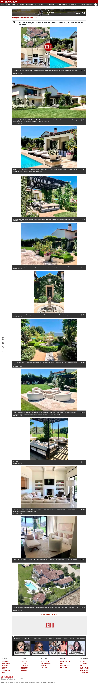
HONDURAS (51, 638)
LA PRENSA (83, 663)
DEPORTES (72, 638)
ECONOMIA (5, 665)
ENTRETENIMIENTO (80, 638)
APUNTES (24, 671)
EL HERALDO (84, 661)
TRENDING (24, 667)
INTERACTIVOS (64, 667)
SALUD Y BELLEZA (46, 663)
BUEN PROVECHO (85, 669)
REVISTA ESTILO (84, 667)
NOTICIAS (5, 658)
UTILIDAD (44, 658)
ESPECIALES (24, 665)
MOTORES (44, 667)
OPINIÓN (24, 669)
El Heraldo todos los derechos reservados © (12, 678)
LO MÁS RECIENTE (38, 638)
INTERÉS (24, 658)
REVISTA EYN (84, 671)
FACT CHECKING (65, 665)
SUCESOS (66, 638)
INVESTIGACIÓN (65, 661)
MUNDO (45, 638)
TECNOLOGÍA (45, 661)
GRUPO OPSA (84, 658)
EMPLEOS (43, 665)
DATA (61, 663)
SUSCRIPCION (84, 672)
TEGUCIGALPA (59, 638)
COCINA (23, 663)
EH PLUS (62, 658)
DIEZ (81, 665)
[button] (3, 338)
